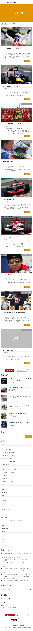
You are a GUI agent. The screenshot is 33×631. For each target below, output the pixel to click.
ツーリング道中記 (6, 475)
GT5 (3, 497)
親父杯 (3, 484)
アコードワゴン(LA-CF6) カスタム (10, 458)
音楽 (3, 539)
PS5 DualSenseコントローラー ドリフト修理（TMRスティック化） (19, 405)
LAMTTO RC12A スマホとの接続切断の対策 (19, 396)
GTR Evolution (5, 528)
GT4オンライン (5, 506)
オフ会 (3, 536)
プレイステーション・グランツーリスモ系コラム (12, 520)
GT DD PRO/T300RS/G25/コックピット (10, 523)
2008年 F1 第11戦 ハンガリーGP (11, 199)
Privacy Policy (23, 627)
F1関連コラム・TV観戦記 (8, 472)
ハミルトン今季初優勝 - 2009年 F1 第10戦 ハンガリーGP (16, 124)
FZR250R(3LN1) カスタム (8, 452)
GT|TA (3, 512)
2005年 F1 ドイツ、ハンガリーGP (11, 350)
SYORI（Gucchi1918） (27, 553)
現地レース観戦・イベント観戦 (9, 469)
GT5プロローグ (5, 500)
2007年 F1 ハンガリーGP (9, 237)
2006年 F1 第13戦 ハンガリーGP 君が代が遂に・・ (15, 312)
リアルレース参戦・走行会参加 (9, 467)
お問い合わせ (4, 605)
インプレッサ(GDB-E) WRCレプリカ (10, 461)
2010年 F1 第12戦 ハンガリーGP (11, 86)
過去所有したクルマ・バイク (9, 464)
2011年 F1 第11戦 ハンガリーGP (11, 48)
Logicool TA (4, 514)
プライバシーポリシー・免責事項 (9, 607)
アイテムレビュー (6, 478)
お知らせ (4, 545)
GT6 (3, 495)
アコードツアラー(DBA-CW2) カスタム (11, 455)
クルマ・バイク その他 (8, 481)
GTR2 (3, 525)
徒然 (3, 542)
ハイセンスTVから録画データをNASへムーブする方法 (14, 559)
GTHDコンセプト (5, 503)
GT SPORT (4, 492)
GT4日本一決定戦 (5, 509)
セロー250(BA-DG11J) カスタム (9, 449)
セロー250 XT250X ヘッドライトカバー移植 (12, 553)
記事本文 (27, 61)
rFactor (3, 531)
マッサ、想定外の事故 (8, 161)
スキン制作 (4, 534)
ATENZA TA (4, 517)
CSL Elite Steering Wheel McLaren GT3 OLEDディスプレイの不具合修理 (20, 379)
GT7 (3, 489)
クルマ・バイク (5, 444)
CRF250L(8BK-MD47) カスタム (9, 447)
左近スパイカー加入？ (8, 275)
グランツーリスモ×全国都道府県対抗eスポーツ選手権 (13, 487)
